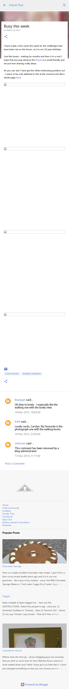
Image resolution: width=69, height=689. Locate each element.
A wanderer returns (12, 650)
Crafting (6, 511)
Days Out (7, 519)
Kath (17, 421)
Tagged (6, 596)
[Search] (64, 5)
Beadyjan (20, 399)
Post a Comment (15, 463)
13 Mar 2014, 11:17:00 (27, 455)
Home (5, 505)
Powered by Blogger (36, 684)
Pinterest (6, 525)
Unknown (20, 443)
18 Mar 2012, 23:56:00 (27, 434)
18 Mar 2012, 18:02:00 (27, 412)
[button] (6, 37)
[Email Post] (6, 370)
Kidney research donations (16, 522)
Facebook (7, 516)
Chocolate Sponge (11, 566)
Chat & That (16, 5)
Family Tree (8, 513)
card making (12, 374)
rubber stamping (31, 374)
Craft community (10, 508)
